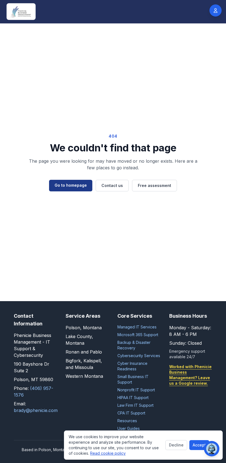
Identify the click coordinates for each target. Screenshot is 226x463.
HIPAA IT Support (133, 397)
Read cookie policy (108, 453)
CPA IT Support (131, 413)
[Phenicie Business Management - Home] (21, 11)
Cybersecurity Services (138, 355)
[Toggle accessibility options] (215, 10)
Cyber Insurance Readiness (132, 366)
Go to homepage (71, 185)
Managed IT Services (137, 327)
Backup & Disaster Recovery (133, 345)
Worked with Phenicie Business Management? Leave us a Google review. (190, 375)
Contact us (112, 185)
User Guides (128, 428)
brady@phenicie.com (36, 410)
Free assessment (154, 185)
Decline (176, 445)
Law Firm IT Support (135, 405)
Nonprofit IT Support (136, 389)
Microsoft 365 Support (137, 334)
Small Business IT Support (133, 379)
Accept (199, 445)
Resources (127, 420)
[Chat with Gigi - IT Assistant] (211, 448)
